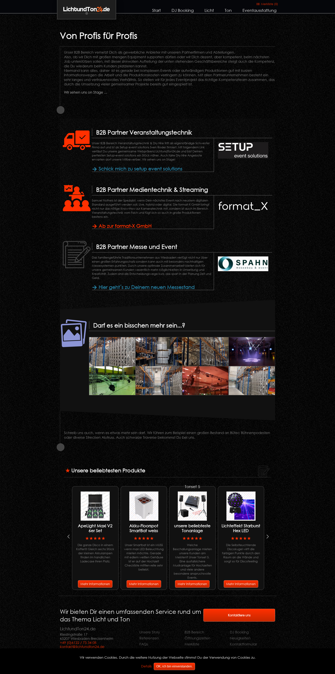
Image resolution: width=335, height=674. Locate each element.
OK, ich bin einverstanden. (174, 666)
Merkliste (192, 644)
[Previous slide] (68, 536)
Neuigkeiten (240, 638)
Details (146, 666)
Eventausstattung (259, 10)
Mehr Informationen (95, 584)
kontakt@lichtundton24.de (82, 646)
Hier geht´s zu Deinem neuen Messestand (146, 287)
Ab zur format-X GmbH (124, 226)
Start (156, 10)
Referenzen (149, 638)
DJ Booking (183, 10)
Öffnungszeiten (197, 638)
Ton (228, 10)
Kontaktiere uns (239, 615)
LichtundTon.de (86, 9)
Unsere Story (149, 632)
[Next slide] (267, 536)
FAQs (143, 644)
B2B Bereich (194, 632)
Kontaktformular (243, 644)
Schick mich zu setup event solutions (139, 168)
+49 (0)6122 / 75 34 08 (78, 642)
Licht (209, 10)
